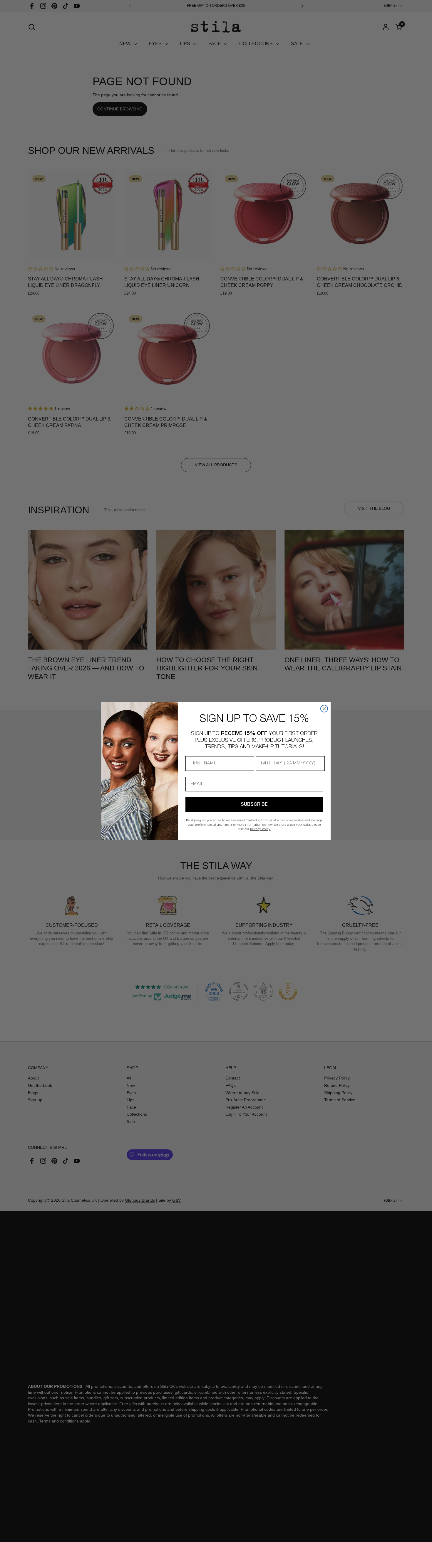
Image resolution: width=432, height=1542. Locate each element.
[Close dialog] (324, 708)
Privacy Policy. (260, 829)
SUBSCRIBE (254, 805)
